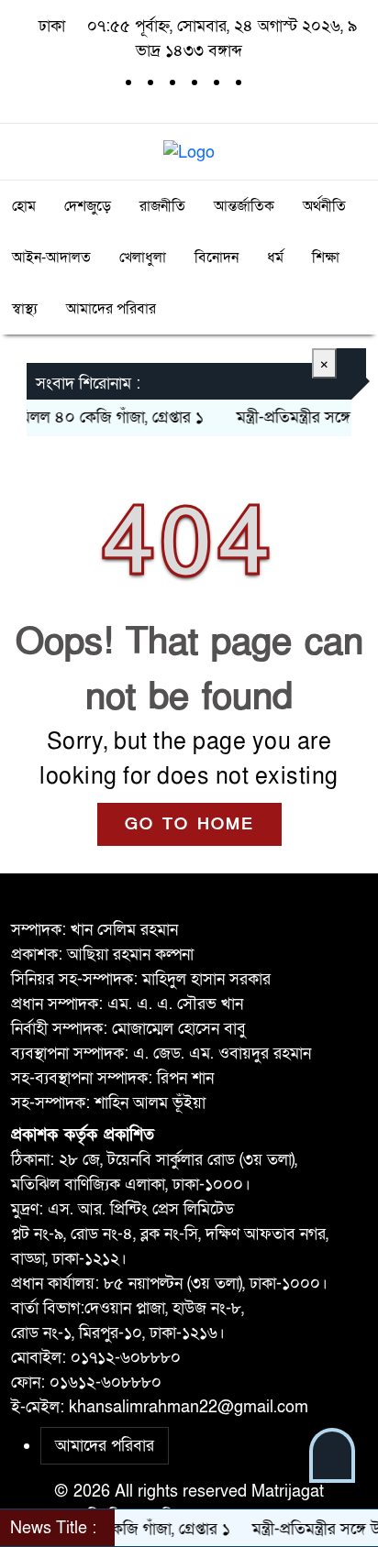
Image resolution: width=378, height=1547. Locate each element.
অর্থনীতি (324, 206)
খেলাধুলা (142, 257)
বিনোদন (217, 257)
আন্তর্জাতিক (244, 206)
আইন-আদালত (51, 257)
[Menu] (26, 151)
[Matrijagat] (189, 150)
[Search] (351, 151)
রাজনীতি (162, 206)
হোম (24, 206)
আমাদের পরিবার (111, 309)
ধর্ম (275, 257)
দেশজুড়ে (87, 206)
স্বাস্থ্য (25, 309)
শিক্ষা (325, 257)
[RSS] (258, 82)
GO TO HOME (189, 824)
